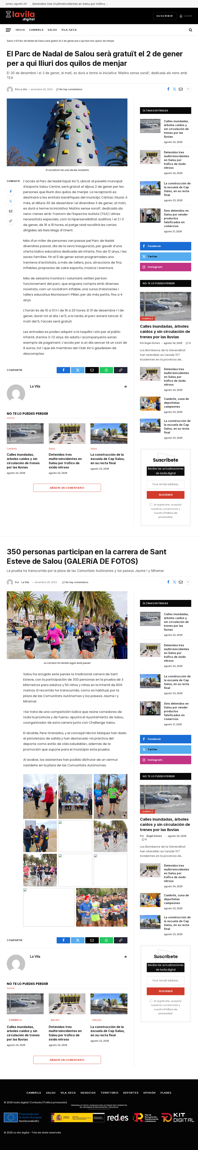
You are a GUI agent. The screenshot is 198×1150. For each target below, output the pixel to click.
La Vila (35, 386)
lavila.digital (20, 1102)
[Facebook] (11, 191)
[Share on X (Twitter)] (174, 89)
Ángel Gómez (154, 836)
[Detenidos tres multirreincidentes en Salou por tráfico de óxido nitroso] (67, 433)
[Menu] (8, 30)
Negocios (88, 1092)
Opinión (149, 1092)
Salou (52, 29)
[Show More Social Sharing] (188, 89)
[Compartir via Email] (180, 89)
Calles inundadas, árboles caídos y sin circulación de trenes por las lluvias (23, 461)
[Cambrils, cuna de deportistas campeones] (150, 404)
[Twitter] (11, 201)
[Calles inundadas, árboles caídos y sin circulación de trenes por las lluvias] (25, 433)
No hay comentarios (77, 582)
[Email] (11, 211)
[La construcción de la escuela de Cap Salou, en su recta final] (108, 433)
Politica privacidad (55, 1102)
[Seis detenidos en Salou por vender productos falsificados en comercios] (150, 215)
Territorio (109, 1092)
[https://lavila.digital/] (20, 16)
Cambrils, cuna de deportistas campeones (176, 402)
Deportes (130, 1092)
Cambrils (36, 29)
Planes (166, 1092)
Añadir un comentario (67, 487)
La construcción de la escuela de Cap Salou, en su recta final (107, 459)
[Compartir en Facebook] (168, 89)
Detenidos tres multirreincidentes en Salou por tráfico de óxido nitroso (71, 4)
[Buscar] (190, 30)
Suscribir (164, 15)
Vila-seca (69, 29)
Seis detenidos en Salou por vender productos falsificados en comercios (176, 218)
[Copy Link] (11, 221)
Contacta (36, 1102)
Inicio (20, 29)
